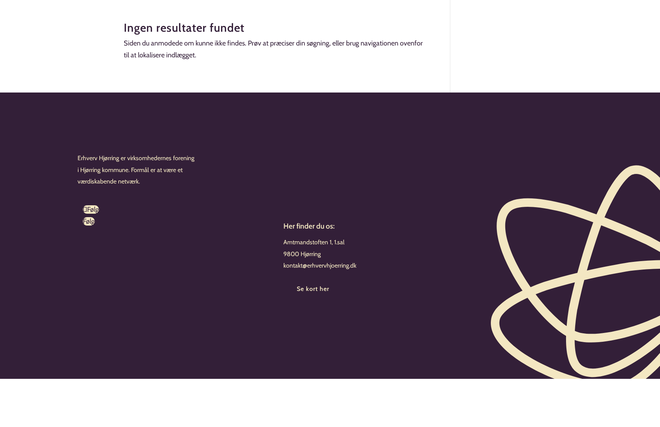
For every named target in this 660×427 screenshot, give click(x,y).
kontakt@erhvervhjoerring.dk (319, 265)
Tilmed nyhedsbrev (329, 317)
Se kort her (313, 288)
